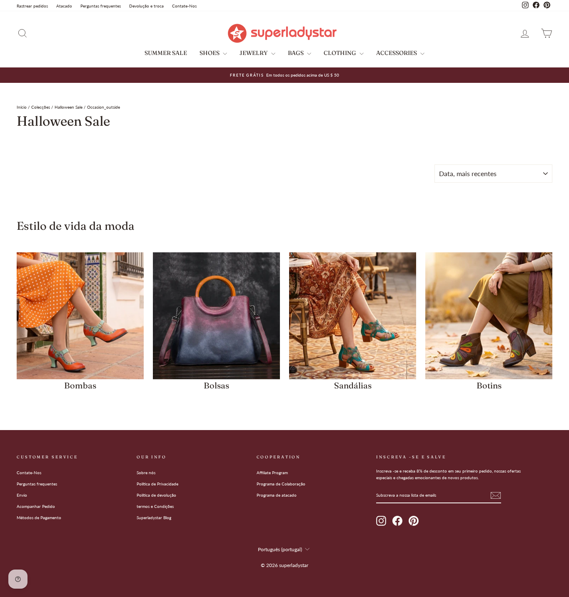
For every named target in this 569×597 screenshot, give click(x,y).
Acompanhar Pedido (36, 506)
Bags (296, 53)
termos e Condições (155, 506)
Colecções (40, 106)
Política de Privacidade (157, 483)
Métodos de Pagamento (39, 517)
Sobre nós (146, 472)
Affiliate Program (272, 472)
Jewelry (254, 53)
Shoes (210, 53)
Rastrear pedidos (32, 5)
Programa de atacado (277, 495)
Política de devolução (156, 495)
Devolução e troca (146, 5)
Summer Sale (166, 53)
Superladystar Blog (154, 517)
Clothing (340, 53)
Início (22, 106)
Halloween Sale (68, 106)
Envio (22, 495)
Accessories (397, 53)
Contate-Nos (184, 5)
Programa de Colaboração (281, 483)
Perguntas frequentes (100, 5)
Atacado (64, 5)
